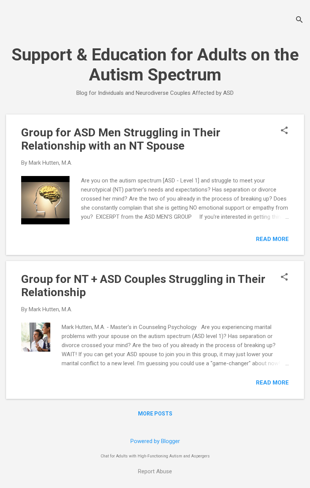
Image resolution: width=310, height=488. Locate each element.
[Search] (299, 20)
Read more (272, 239)
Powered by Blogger (155, 441)
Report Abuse (155, 471)
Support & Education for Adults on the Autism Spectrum (155, 65)
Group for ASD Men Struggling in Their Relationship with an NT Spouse (120, 139)
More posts (155, 414)
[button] (284, 131)
